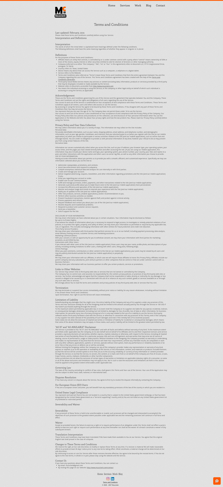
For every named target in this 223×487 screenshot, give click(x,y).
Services (108, 473)
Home (100, 473)
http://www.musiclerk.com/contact (100, 467)
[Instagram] (108, 478)
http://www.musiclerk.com (103, 86)
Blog (120, 473)
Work (115, 473)
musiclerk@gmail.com (74, 465)
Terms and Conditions (110, 482)
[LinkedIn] (112, 478)
